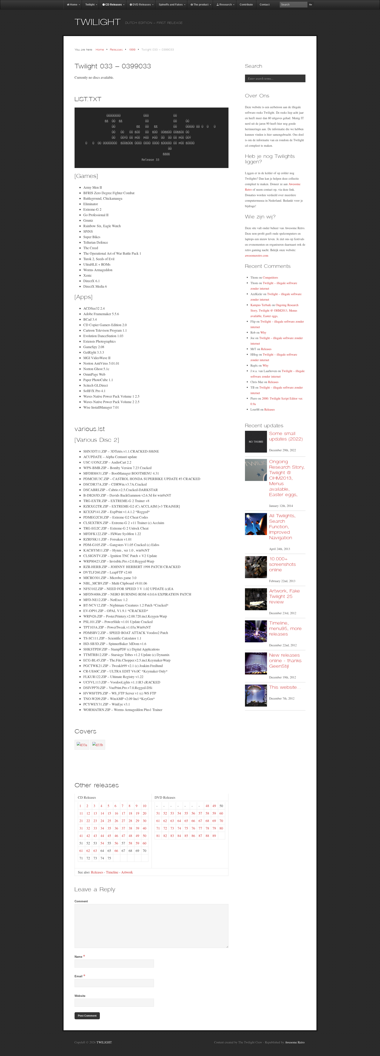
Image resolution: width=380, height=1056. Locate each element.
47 (123, 835)
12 (88, 813)
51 (158, 813)
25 (109, 820)
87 (200, 835)
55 (186, 813)
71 (158, 828)
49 (137, 835)
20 (144, 813)
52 (165, 813)
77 (200, 828)
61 (81, 850)
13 (95, 813)
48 (130, 835)
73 (172, 828)
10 (144, 805)
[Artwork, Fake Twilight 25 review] (256, 600)
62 (88, 850)
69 (214, 820)
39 (137, 828)
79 (214, 828)
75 (186, 828)
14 (102, 813)
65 (186, 820)
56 (116, 843)
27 (123, 820)
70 (221, 820)
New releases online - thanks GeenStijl (285, 660)
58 (130, 843)
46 (116, 835)
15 (109, 813)
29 (137, 820)
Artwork (127, 872)
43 (95, 835)
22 (88, 820)
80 (221, 828)
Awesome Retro (295, 1042)
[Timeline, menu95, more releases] (256, 632)
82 (165, 835)
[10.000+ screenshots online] (256, 568)
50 (144, 835)
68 (207, 820)
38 (130, 828)
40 (144, 828)
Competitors (270, 277)
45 (109, 835)
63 (95, 850)
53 (172, 813)
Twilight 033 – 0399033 (113, 66)
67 (200, 820)
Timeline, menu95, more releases (285, 628)
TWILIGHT (98, 22)
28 (130, 820)
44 (102, 835)
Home (100, 50)
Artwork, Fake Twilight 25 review (284, 596)
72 (165, 828)
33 (95, 828)
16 (116, 813)
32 (88, 828)
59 (137, 843)
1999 (132, 50)
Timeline (112, 872)
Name (80, 956)
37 (123, 828)
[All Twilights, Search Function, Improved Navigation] (256, 525)
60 (144, 843)
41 (81, 835)
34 (102, 828)
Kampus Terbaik (260, 305)
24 (102, 820)
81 (158, 835)
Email (80, 976)
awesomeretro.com (256, 255)
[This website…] (256, 696)
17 (123, 813)
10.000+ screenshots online (282, 564)
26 (116, 820)
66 (116, 850)
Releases (116, 50)
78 (207, 828)
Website (80, 996)
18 (130, 813)
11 (81, 813)
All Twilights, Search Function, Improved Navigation (282, 527)
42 (88, 835)
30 (144, 820)
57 (200, 813)
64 (179, 820)
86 (193, 835)
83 (172, 835)
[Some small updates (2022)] (256, 442)
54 (102, 843)
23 (95, 820)
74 (179, 828)
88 (207, 835)
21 (81, 820)
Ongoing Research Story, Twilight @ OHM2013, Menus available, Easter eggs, (274, 310)
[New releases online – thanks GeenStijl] (256, 664)
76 (193, 828)
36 (116, 828)
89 (214, 835)
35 (109, 828)
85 (186, 835)
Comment (81, 901)
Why (263, 332)
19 (137, 813)
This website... (285, 687)
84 (179, 835)
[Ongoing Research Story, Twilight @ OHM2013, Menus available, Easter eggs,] (256, 470)
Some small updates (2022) (286, 436)
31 (81, 828)
